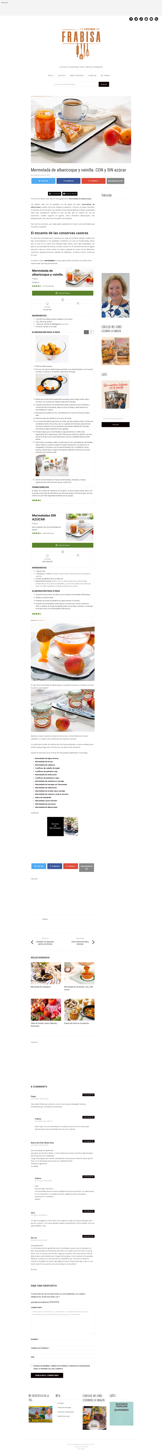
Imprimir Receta (70, 194)
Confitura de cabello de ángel (47, 768)
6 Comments (39, 1086)
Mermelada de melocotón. (46, 787)
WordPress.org (63, 1416)
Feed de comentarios (66, 1412)
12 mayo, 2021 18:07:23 (44, 1121)
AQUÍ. (70, 482)
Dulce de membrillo (43, 797)
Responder (87, 1095)
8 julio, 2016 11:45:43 (40, 1240)
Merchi (34, 1238)
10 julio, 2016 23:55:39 (40, 1145)
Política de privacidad (81, 1447)
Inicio (51, 75)
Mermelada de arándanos (41, 987)
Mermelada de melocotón (46, 774)
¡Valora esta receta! (40, 1302)
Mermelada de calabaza (45, 765)
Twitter (44, 181)
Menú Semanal (77, 75)
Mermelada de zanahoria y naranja (49, 781)
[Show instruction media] (86, 332)
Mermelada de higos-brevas (47, 758)
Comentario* (36, 1307)
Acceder (61, 1403)
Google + (94, 181)
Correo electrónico (40, 1348)
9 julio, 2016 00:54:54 (40, 1215)
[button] (33, 286)
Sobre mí (92, 75)
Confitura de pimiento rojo (46, 771)
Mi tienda (105, 75)
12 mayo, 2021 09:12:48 (40, 1099)
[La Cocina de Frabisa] (81, 43)
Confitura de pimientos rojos (47, 778)
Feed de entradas (64, 1407)
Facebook (69, 181)
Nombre (35, 1339)
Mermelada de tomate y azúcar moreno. (52, 794)
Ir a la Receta (55, 194)
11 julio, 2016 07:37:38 (44, 1181)
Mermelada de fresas (44, 761)
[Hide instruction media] (91, 332)
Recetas (61, 75)
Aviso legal (81, 1449)
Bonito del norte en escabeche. (76, 1023)
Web (32, 1357)
